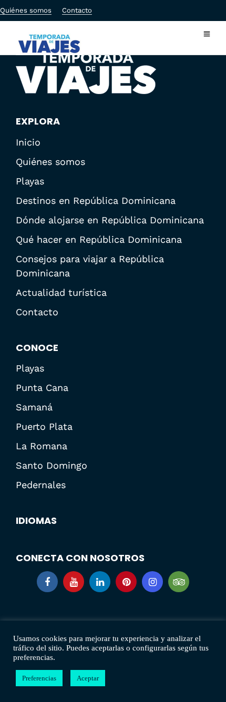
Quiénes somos (26, 10)
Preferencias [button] (39, 678)
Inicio (28, 142)
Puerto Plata (44, 426)
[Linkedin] (99, 581)
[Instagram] (152, 581)
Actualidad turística (61, 292)
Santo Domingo (51, 465)
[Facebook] (47, 581)
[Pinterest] (126, 581)
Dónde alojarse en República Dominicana (110, 219)
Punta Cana (42, 387)
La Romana (41, 445)
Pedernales (41, 484)
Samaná (34, 406)
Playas (30, 181)
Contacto (77, 10)
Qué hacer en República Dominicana (99, 239)
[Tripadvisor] (178, 581)
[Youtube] (73, 581)
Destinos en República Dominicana (96, 200)
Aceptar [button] (88, 678)
